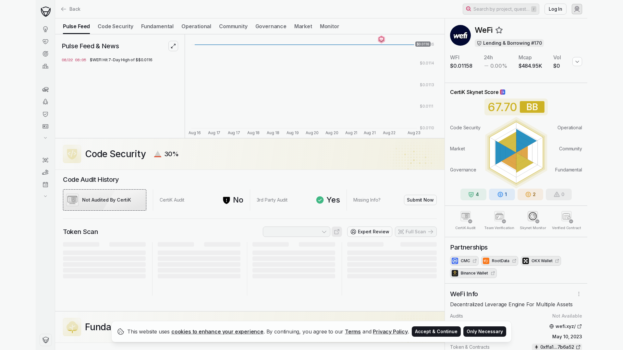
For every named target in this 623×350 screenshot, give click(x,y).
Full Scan (416, 231)
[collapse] (55, 18)
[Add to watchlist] (499, 30)
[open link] (337, 232)
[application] (315, 86)
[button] (501, 9)
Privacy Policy (390, 331)
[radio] (76, 26)
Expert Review (373, 231)
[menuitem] (45, 29)
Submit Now (420, 200)
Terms (353, 331)
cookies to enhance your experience (217, 331)
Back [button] (74, 9)
